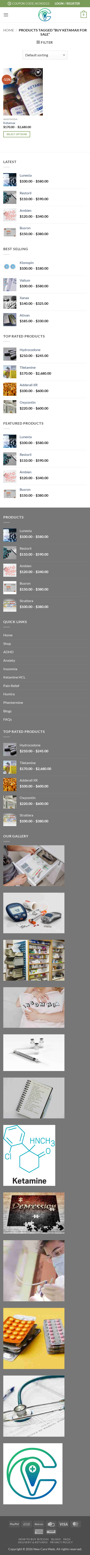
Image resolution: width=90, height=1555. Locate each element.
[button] (67, 3)
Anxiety (9, 660)
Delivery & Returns (32, 1542)
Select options (17, 134)
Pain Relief (11, 686)
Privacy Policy (61, 1542)
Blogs (7, 711)
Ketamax (9, 123)
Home (8, 30)
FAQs (7, 719)
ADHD (8, 652)
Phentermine (13, 702)
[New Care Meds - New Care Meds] (45, 14)
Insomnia (10, 669)
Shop (7, 643)
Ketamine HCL (14, 677)
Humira (9, 694)
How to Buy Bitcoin (34, 1539)
